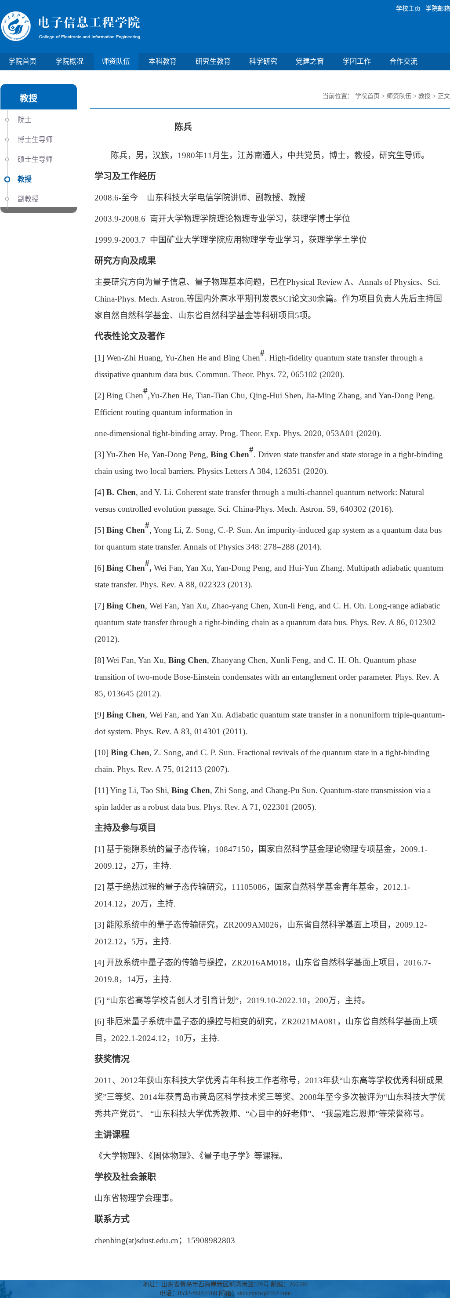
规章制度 (76, 79)
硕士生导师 (35, 159)
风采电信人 (26, 79)
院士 (25, 120)
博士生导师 (35, 139)
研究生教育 (213, 61)
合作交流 (403, 61)
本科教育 (163, 61)
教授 (25, 179)
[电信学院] (112, 26)
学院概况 (69, 61)
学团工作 (357, 61)
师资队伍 (116, 61)
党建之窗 (310, 61)
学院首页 (22, 61)
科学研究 (263, 61)
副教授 (28, 199)
